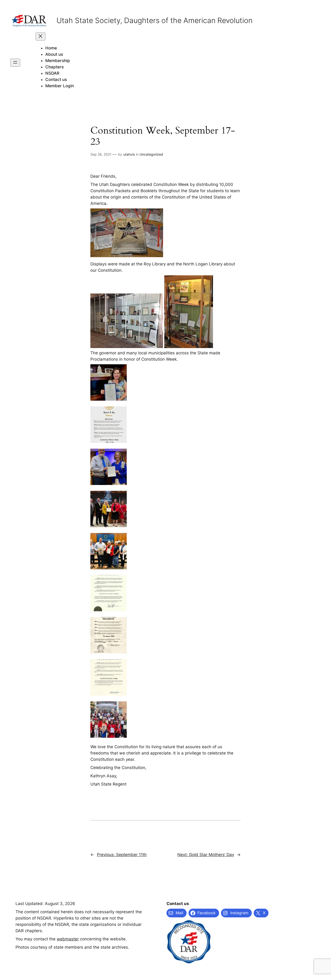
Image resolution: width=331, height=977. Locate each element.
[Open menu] (15, 63)
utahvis (129, 154)
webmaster (68, 939)
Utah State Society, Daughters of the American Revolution (154, 20)
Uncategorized (151, 154)
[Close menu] (40, 36)
